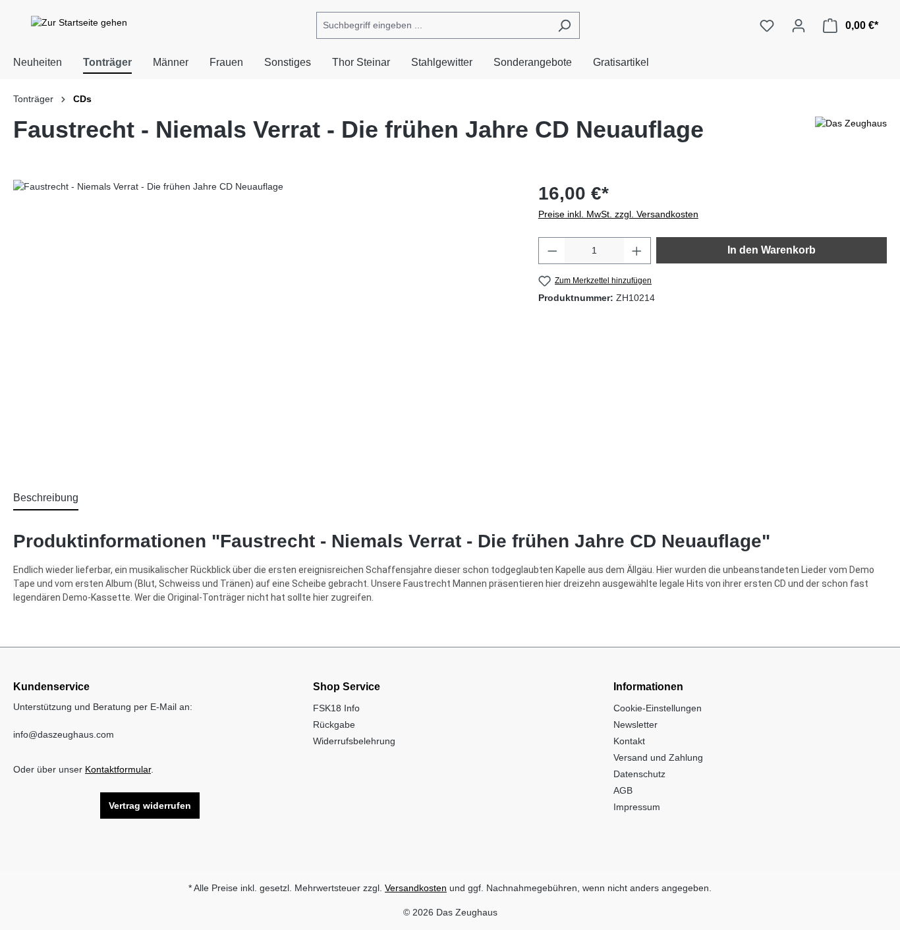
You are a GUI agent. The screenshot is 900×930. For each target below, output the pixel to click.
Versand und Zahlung (658, 757)
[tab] (45, 498)
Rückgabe (334, 724)
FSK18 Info (336, 708)
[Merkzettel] (767, 26)
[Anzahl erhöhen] (637, 250)
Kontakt (629, 741)
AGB (623, 790)
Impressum (636, 807)
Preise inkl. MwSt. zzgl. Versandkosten (618, 214)
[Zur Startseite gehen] (79, 23)
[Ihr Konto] (798, 26)
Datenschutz (639, 774)
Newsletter (635, 724)
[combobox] (432, 25)
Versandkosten (416, 888)
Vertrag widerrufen (150, 805)
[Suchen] (564, 25)
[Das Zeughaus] (851, 135)
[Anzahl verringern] (552, 250)
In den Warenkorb (771, 250)
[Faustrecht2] (262, 321)
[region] (262, 321)
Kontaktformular (118, 769)
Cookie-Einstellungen (657, 708)
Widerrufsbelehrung (354, 741)
